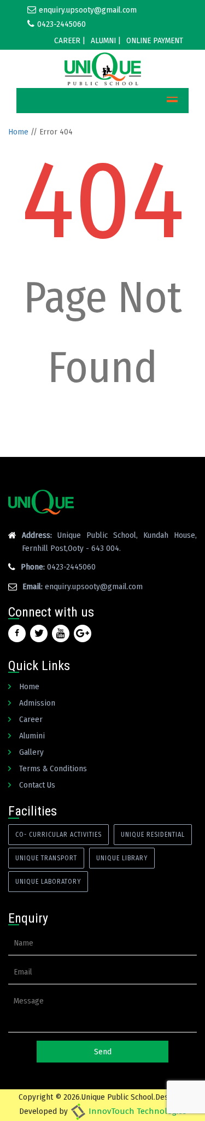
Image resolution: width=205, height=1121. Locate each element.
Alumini (32, 736)
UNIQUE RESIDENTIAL (153, 834)
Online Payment (154, 40)
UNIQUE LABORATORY (48, 881)
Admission (37, 703)
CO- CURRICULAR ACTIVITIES (58, 834)
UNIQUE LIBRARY (122, 858)
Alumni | (106, 40)
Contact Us (37, 785)
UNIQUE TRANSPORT (46, 858)
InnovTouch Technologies (136, 1111)
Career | (69, 40)
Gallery (31, 752)
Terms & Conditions (53, 768)
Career (31, 719)
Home (18, 132)
